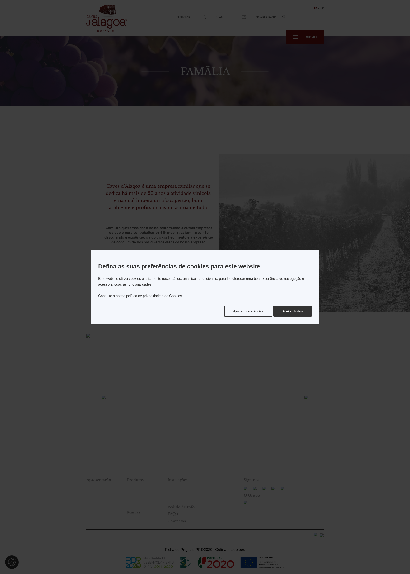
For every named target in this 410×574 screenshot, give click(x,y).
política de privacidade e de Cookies (154, 296)
